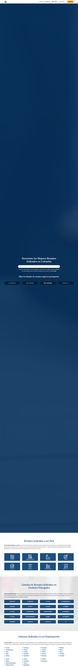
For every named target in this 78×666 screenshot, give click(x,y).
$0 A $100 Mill (12, 283)
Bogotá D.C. (44, 661)
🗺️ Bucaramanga (30, 616)
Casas (12, 559)
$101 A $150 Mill (30, 283)
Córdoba (61, 653)
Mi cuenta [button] (70, 1)
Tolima (7, 655)
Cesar (60, 651)
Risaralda (26, 653)
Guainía (43, 651)
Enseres (65, 569)
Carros (12, 569)
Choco (25, 663)
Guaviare (43, 653)
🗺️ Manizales (65, 611)
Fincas (48, 559)
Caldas (25, 649)
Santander (26, 655)
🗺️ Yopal (12, 611)
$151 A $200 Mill (48, 283)
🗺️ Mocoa (30, 621)
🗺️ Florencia (65, 616)
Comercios (48, 569)
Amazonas (44, 647)
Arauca (25, 659)
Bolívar (61, 649)
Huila (7, 651)
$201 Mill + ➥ (66, 283)
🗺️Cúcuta (48, 621)
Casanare (26, 661)
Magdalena (26, 665)
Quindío (26, 651)
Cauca (7, 659)
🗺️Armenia (12, 621)
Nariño (7, 661)
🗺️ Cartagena (30, 611)
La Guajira (61, 655)
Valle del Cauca (10, 665)
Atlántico (61, 647)
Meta (7, 653)
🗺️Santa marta (48, 611)
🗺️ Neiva (48, 616)
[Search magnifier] (58, 266)
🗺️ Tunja (12, 616)
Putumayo (44, 655)
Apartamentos (30, 559)
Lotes (65, 559)
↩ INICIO (41, 1)
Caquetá (43, 649)
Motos (30, 569)
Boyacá (8, 647)
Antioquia (26, 647)
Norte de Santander (11, 663)
